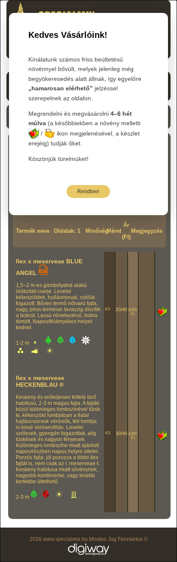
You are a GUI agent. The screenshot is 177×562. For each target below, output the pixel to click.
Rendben (88, 191)
